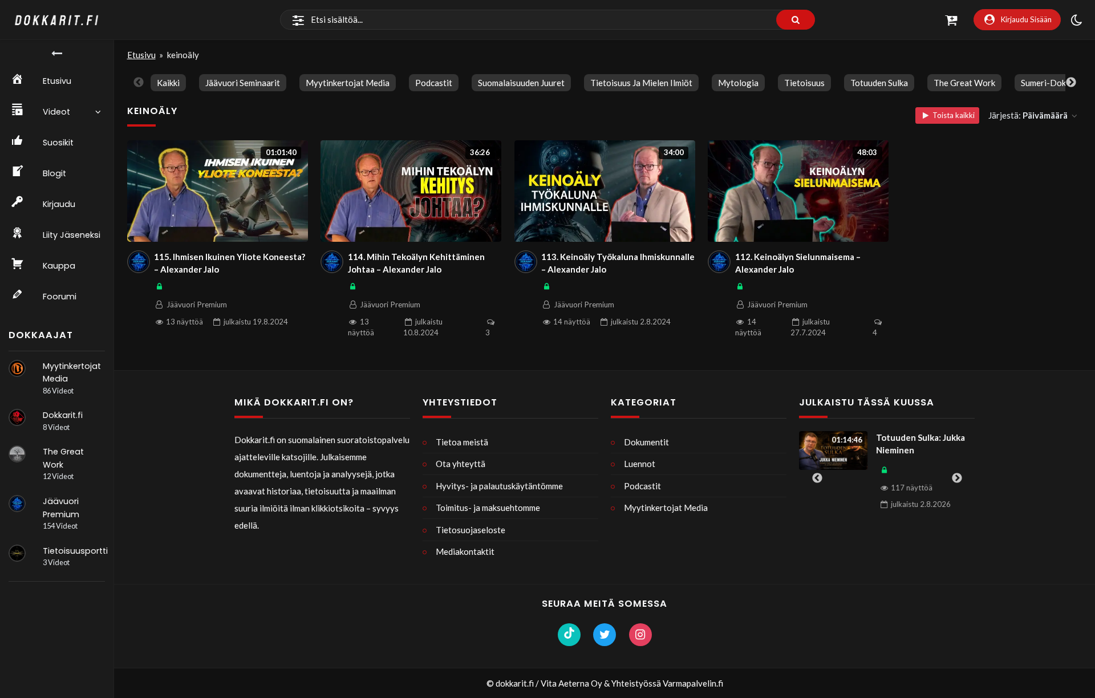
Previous (138, 82)
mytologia (738, 83)
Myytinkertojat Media (348, 83)
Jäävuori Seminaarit (242, 83)
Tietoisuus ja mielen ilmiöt (641, 83)
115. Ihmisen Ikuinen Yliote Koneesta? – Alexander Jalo (229, 263)
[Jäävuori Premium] (17, 503)
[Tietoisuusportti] (17, 553)
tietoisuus (804, 83)
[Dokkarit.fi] (17, 417)
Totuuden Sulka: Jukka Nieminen (920, 444)
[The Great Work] (17, 453)
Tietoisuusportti (75, 551)
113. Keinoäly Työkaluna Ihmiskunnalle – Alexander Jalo (618, 263)
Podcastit (433, 83)
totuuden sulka (879, 83)
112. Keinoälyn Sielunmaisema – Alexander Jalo (798, 263)
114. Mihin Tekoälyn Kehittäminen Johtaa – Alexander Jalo (416, 263)
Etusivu (141, 55)
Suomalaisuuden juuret (521, 83)
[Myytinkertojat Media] (17, 368)
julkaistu (256, 321)
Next (1071, 82)
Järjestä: (1028, 115)
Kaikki (168, 83)
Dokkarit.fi (63, 415)
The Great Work (964, 83)
